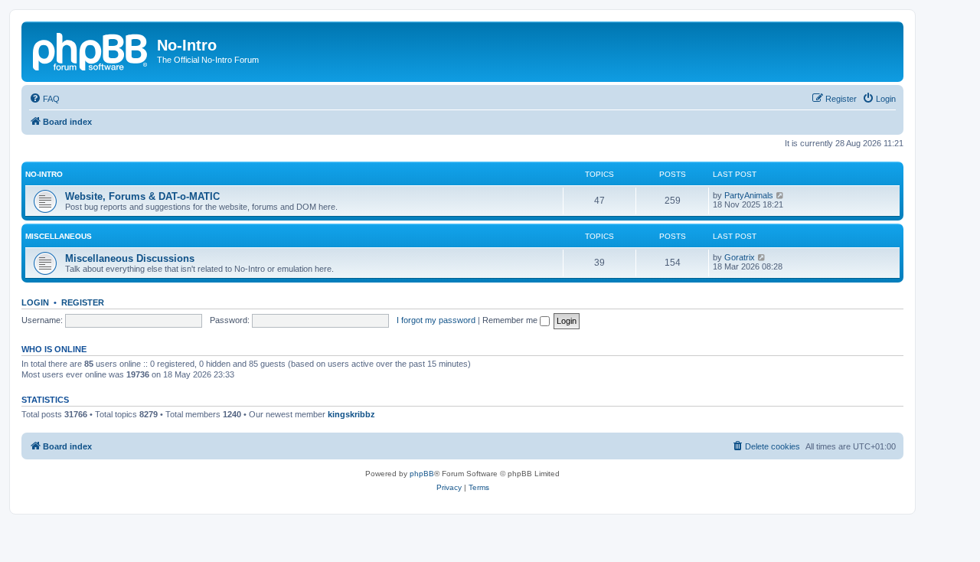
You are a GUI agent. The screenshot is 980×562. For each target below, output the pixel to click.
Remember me (511, 320)
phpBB (422, 473)
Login (35, 302)
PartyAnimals (748, 195)
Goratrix (739, 257)
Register (82, 302)
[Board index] (91, 49)
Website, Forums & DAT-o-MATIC (142, 196)
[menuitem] (44, 99)
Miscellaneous (58, 236)
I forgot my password (436, 320)
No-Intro (44, 174)
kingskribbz (351, 414)
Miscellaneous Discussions (129, 258)
